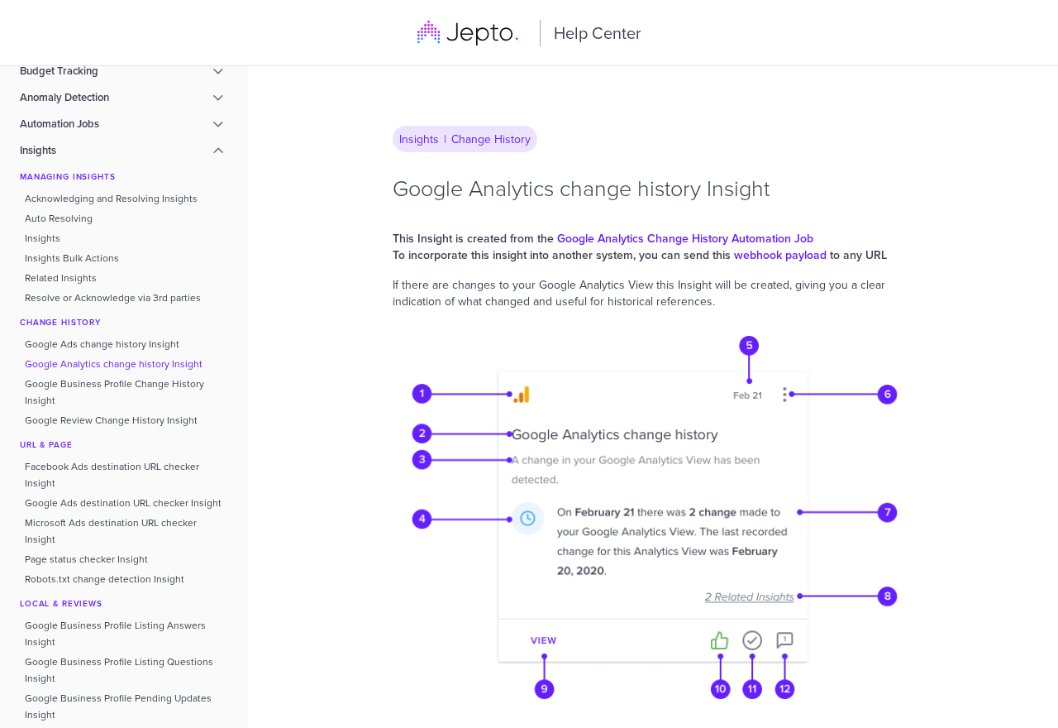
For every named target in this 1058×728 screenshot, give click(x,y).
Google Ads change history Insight (102, 344)
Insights (42, 238)
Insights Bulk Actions (72, 258)
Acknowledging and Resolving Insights (111, 198)
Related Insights (61, 278)
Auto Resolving (59, 218)
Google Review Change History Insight (111, 420)
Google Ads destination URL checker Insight (123, 503)
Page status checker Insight (86, 559)
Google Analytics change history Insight (114, 364)
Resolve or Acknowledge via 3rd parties (113, 297)
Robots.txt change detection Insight (104, 579)
